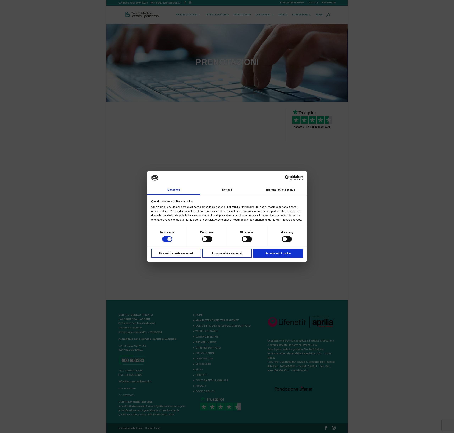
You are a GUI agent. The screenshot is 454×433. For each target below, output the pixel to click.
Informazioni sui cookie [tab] (280, 189)
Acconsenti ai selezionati (227, 253)
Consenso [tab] (173, 189)
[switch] (207, 239)
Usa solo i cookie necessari (176, 253)
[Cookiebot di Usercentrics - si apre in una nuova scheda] (287, 177)
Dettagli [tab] (227, 189)
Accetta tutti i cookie (278, 253)
